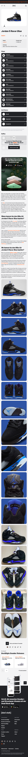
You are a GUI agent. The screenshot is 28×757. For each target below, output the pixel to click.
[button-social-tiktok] (18, 647)
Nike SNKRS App (4, 263)
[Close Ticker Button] (26, 2)
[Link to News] (4, 5)
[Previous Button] (2, 670)
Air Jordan (15, 221)
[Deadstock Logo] (14, 5)
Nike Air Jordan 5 (13, 252)
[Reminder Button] (23, 36)
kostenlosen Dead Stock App (14, 230)
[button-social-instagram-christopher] (7, 647)
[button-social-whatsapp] (15, 647)
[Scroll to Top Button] (25, 682)
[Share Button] (20, 36)
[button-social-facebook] (12, 647)
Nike (4, 202)
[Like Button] (26, 36)
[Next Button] (6, 670)
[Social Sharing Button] (7, 643)
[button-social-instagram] (10, 647)
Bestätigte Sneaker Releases (12, 653)
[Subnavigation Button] (2, 5)
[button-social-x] (20, 647)
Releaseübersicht (20, 264)
